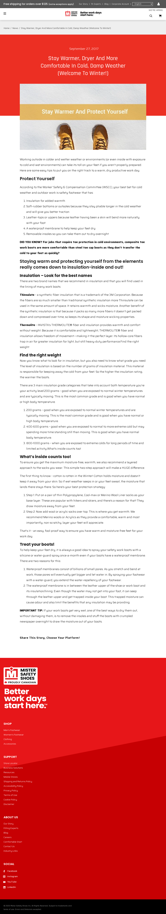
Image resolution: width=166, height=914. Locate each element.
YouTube (12, 881)
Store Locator (11, 763)
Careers (8, 837)
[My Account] (158, 4)
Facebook (12, 871)
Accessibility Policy (13, 786)
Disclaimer (9, 804)
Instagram (12, 876)
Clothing (8, 739)
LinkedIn (11, 887)
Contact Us (9, 846)
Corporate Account (120, 4)
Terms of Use (10, 795)
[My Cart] (160, 15)
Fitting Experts (11, 828)
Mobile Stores (11, 777)
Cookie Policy (10, 799)
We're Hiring (156, 10)
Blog (106, 4)
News (15, 28)
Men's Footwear (12, 730)
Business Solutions (13, 768)
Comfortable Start (13, 842)
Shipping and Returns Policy (18, 781)
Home (7, 28)
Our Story (83, 4)
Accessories (10, 744)
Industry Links (11, 851)
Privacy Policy (11, 790)
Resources (9, 772)
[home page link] (83, 14)
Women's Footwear (14, 734)
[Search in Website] (151, 16)
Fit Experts (96, 4)
